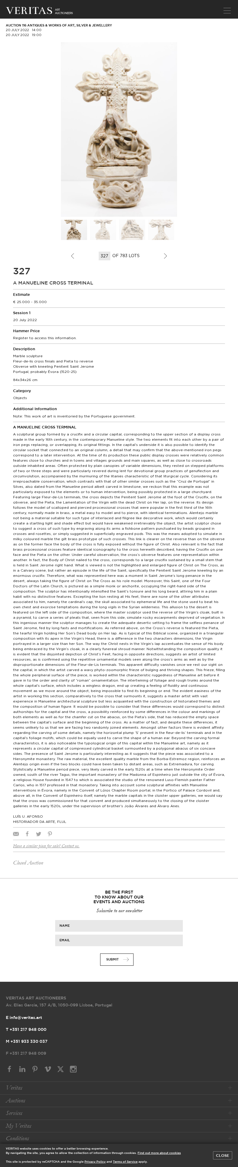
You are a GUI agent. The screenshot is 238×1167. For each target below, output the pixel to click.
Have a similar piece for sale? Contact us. (46, 845)
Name (64, 925)
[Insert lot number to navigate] (105, 256)
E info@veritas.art (24, 1018)
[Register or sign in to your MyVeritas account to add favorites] (171, 48)
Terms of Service (125, 1162)
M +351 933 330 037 (27, 1041)
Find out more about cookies (159, 1153)
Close (222, 1155)
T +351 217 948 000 (26, 1029)
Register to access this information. (45, 338)
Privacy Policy (95, 1162)
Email (64, 940)
